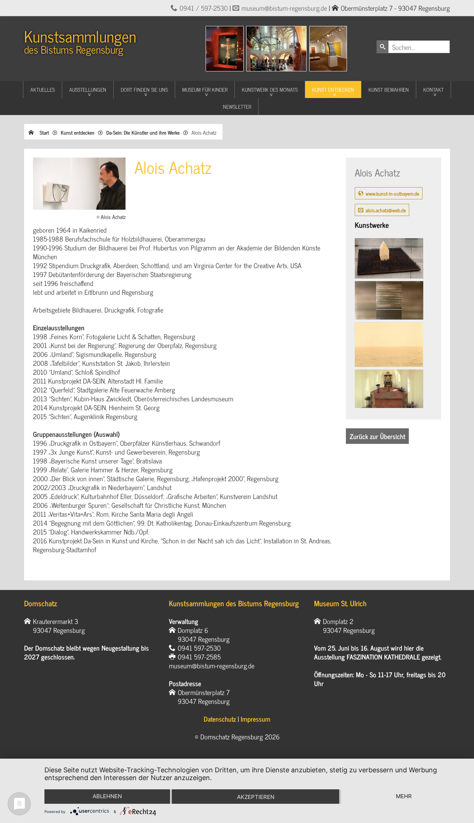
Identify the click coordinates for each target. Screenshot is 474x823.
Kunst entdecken (333, 89)
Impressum (255, 718)
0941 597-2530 (199, 647)
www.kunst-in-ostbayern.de (392, 193)
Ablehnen (107, 796)
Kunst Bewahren (388, 89)
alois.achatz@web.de (385, 210)
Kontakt (433, 89)
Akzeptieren (255, 796)
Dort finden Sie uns (144, 89)
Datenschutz (220, 718)
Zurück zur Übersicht (377, 436)
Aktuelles (42, 89)
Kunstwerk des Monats (270, 89)
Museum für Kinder (204, 89)
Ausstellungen (87, 89)
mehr (404, 796)
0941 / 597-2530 (204, 7)
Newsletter (237, 106)
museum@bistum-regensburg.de (284, 7)
